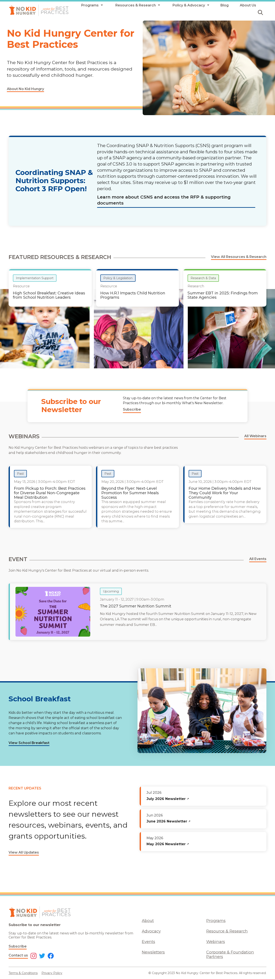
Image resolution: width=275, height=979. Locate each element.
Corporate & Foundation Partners (230, 954)
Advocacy (151, 931)
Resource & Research (227, 931)
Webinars (215, 941)
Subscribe (18, 946)
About (148, 920)
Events (148, 941)
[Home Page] (39, 10)
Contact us (18, 955)
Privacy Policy (51, 973)
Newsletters (153, 952)
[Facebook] (51, 956)
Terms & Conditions (23, 973)
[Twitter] (42, 956)
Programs (216, 920)
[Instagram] (34, 956)
